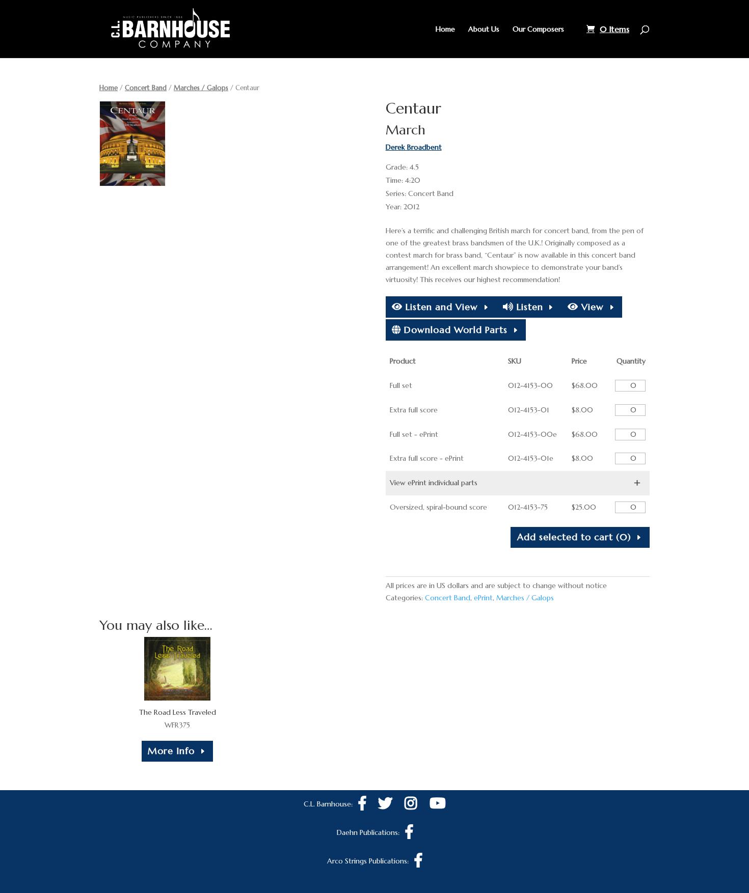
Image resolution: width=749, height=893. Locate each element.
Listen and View (440, 307)
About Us (483, 29)
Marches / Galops (201, 87)
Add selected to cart (574, 537)
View (591, 307)
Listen (528, 307)
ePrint (483, 597)
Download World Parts (454, 330)
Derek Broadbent (414, 147)
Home (445, 29)
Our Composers (538, 29)
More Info (171, 751)
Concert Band (146, 87)
